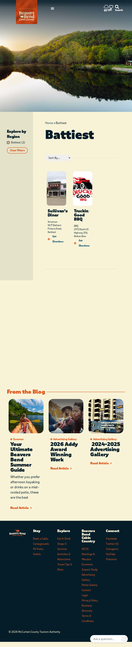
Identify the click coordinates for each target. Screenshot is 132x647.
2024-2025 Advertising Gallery (105, 449)
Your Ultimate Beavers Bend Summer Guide (21, 457)
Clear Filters (17, 150)
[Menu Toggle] (52, 8)
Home (49, 123)
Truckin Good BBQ (81, 215)
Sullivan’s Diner (58, 213)
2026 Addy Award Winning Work (64, 452)
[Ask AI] (124, 639)
